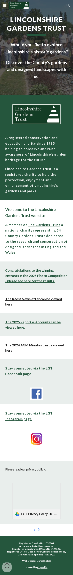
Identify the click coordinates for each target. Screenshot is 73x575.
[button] (4, 5)
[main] (36, 26)
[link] (36, 501)
